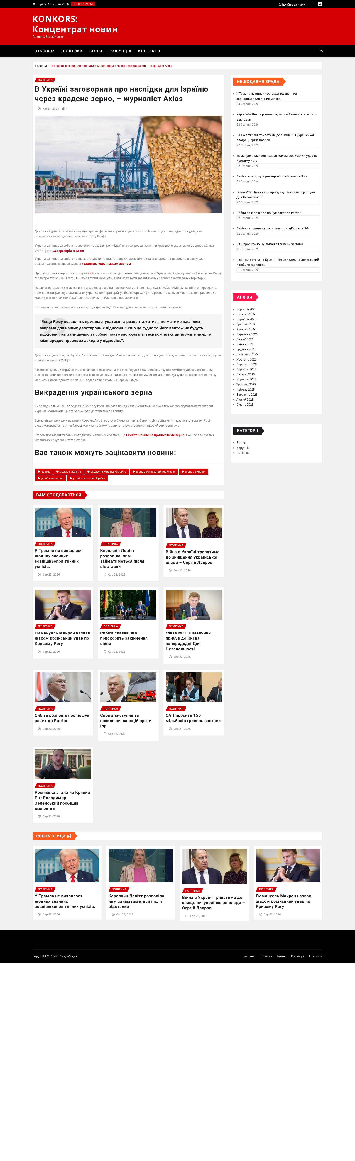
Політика (72, 51)
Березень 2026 (247, 334)
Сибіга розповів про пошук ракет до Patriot (268, 213)
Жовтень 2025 (246, 359)
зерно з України (195, 471)
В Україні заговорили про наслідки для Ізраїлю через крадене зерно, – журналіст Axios (111, 65)
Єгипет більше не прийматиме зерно (155, 435)
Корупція (120, 51)
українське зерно (52, 478)
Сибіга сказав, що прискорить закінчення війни (124, 638)
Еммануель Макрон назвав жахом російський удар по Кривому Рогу (62, 638)
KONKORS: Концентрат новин (75, 24)
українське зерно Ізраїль (89, 478)
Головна (45, 51)
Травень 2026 (246, 324)
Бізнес (96, 51)
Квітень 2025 (245, 389)
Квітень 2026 (245, 329)
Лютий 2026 (244, 339)
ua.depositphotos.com (68, 251)
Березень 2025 (247, 394)
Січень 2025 (244, 404)
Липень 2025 (245, 374)
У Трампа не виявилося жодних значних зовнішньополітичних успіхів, (65, 901)
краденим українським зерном (106, 264)
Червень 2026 (246, 319)
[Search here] (321, 50)
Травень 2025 (246, 384)
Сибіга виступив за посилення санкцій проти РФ (125, 720)
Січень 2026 (244, 344)
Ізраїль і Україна (70, 471)
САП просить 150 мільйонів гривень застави (269, 244)
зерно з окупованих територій (155, 471)
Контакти (149, 51)
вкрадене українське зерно (108, 471)
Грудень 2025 (246, 349)
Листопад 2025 (247, 354)
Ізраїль (45, 471)
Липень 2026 (245, 314)
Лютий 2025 (244, 399)
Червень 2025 (246, 379)
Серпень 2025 (246, 369)
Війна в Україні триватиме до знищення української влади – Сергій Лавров (193, 557)
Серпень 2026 (246, 309)
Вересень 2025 (247, 364)
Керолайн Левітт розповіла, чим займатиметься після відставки (137, 901)
